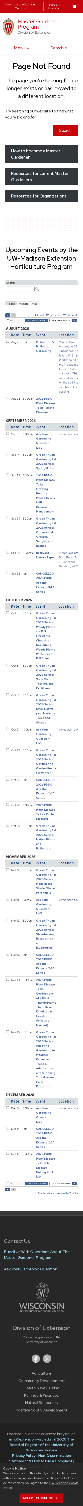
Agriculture (41, 1373)
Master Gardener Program (38, 24)
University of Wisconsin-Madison (20, 6)
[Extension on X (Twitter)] (47, 1361)
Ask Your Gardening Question (30, 1269)
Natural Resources (41, 1402)
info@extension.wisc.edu (30, 1439)
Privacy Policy (24, 1455)
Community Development (41, 1380)
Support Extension (54, 6)
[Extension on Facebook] (36, 1361)
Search (65, 130)
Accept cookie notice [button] (41, 1498)
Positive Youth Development (41, 1410)
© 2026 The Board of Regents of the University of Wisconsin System (42, 1444)
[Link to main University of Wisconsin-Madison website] (41, 1310)
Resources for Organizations (38, 196)
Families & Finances (41, 1395)
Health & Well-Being (41, 1388)
